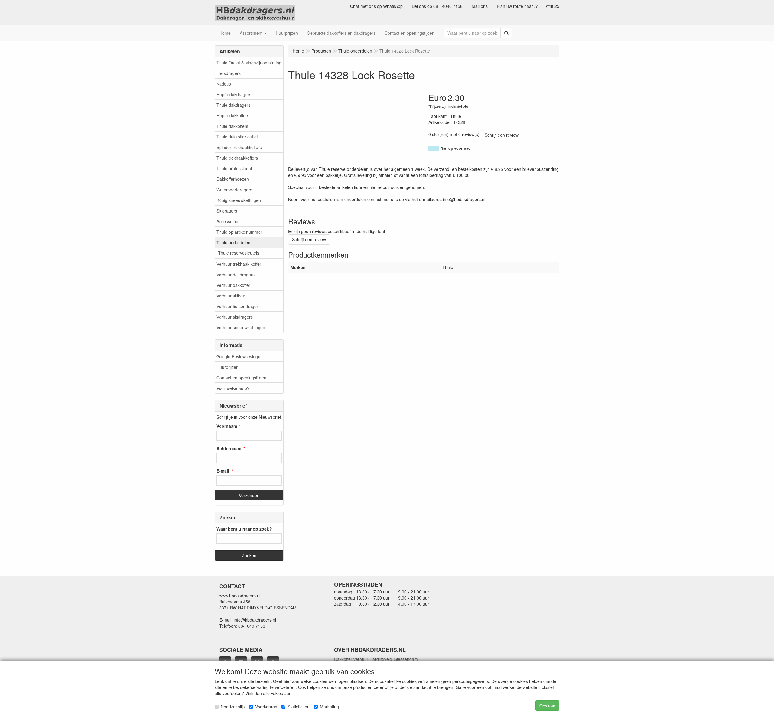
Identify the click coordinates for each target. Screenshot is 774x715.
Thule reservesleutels (238, 253)
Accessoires (227, 221)
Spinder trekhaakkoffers (239, 147)
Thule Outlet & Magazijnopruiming (248, 63)
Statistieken (299, 707)
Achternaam (228, 448)
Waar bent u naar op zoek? (244, 529)
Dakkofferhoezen (232, 179)
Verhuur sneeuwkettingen (240, 327)
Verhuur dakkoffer (233, 285)
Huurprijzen (227, 367)
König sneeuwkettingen (238, 200)
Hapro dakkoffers (232, 115)
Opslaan (547, 706)
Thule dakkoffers (232, 126)
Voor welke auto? (232, 388)
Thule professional (234, 168)
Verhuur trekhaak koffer (238, 264)
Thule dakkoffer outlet (237, 137)
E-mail (222, 471)
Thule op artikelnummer (239, 232)
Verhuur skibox (230, 296)
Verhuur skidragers (234, 317)
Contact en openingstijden (241, 378)
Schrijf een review (502, 135)
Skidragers (226, 211)
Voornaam (226, 426)
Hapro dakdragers (233, 94)
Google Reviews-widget (239, 356)
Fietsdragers (228, 73)
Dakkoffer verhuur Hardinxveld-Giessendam (376, 659)
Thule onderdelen (233, 242)
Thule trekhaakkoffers (237, 158)
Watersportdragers (234, 190)
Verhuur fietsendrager (237, 306)
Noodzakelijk (233, 707)
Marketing (329, 707)
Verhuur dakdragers (235, 274)
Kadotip (223, 84)
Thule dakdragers (233, 105)
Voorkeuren (266, 707)
